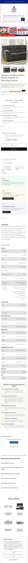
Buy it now (14, 149)
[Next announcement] (25, 1)
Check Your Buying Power (8, 35)
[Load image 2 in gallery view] (14, 69)
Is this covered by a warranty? (8, 478)
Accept (13, 552)
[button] (2, 23)
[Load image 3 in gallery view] (21, 69)
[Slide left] (1, 69)
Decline (13, 556)
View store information (8, 162)
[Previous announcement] (2, 1)
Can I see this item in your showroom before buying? (12, 468)
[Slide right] (26, 69)
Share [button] (3, 218)
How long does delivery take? (8, 483)
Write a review (14, 442)
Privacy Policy (10, 549)
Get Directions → (6, 212)
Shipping (2, 94)
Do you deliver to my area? (7, 463)
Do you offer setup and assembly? (9, 487)
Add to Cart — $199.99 (12, 139)
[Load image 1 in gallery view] (6, 69)
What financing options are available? (10, 473)
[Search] (23, 19)
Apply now (4, 173)
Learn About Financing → (8, 198)
